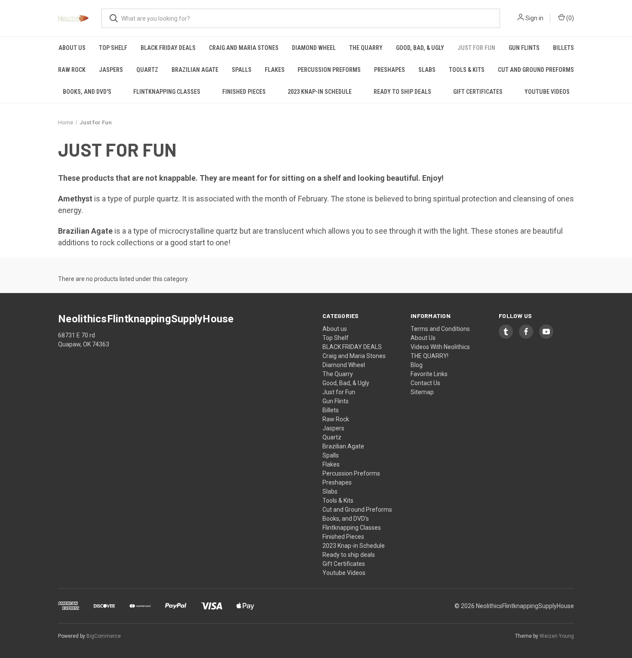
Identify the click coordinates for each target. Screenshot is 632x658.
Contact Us (425, 383)
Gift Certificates (478, 91)
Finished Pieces (244, 91)
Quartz (147, 69)
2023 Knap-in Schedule (320, 91)
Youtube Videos (547, 91)
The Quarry (366, 47)
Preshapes (389, 69)
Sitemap (422, 392)
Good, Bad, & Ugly (420, 47)
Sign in (534, 18)
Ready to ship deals (402, 91)
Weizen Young (557, 636)
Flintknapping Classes (166, 91)
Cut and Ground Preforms (536, 69)
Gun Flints (524, 47)
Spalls (242, 69)
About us (72, 47)
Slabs (427, 69)
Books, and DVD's (87, 91)
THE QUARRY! (429, 355)
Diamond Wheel (314, 47)
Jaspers (111, 69)
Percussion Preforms (329, 69)
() (569, 18)
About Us (423, 337)
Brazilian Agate (195, 69)
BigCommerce (103, 636)
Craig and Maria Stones (244, 47)
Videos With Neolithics (440, 346)
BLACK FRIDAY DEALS (168, 47)
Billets (563, 47)
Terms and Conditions (440, 328)
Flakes (275, 69)
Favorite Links (429, 374)
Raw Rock (72, 69)
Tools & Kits (467, 69)
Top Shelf (113, 47)
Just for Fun (476, 47)
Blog (417, 364)
